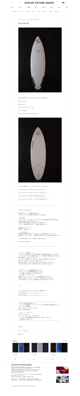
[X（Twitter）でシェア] (21, 330)
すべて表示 (65, 340)
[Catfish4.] (59, 347)
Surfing (33, 11)
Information (21, 11)
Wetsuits (50, 11)
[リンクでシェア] (27, 330)
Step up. (15, 354)
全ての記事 (14, 11)
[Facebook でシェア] (18, 330)
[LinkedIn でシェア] (24, 330)
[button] (66, 11)
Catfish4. (54, 354)
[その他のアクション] (61, 19)
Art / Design (44, 11)
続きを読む (56, 11)
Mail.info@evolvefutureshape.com (17, 372)
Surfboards (27, 11)
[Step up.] (21, 347)
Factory (38, 11)
